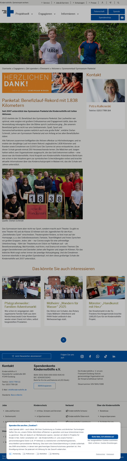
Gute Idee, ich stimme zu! (103, 437)
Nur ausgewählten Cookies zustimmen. (103, 440)
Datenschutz (100, 454)
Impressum (110, 454)
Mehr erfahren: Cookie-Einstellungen (102, 443)
